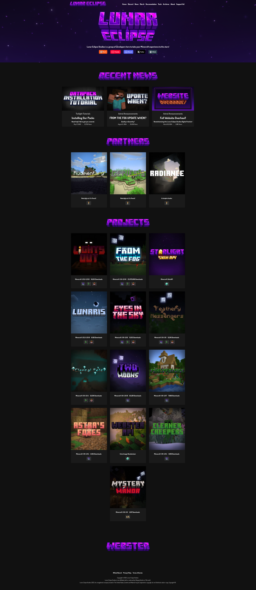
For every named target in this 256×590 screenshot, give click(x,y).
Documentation (151, 4)
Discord (130, 4)
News (136, 4)
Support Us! (180, 4)
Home (124, 4)
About (173, 4)
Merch (142, 4)
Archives (166, 4)
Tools (160, 4)
